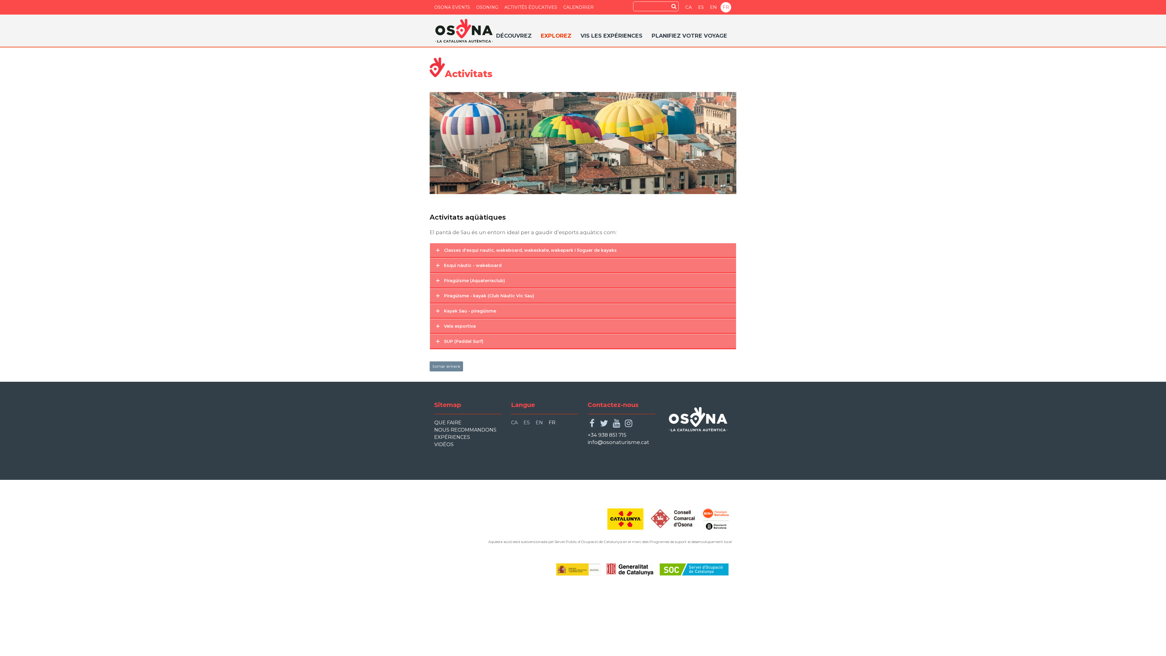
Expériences (452, 437)
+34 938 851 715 (607, 435)
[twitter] (604, 423)
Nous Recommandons (465, 430)
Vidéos (444, 444)
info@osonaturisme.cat (618, 442)
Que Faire (448, 422)
